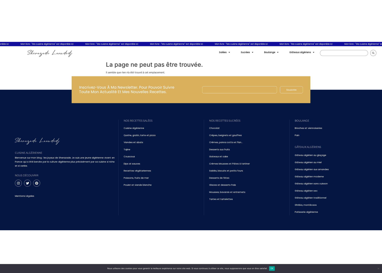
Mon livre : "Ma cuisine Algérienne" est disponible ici (44, 43)
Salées (223, 52)
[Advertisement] (191, 21)
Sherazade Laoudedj (49, 53)
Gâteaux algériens (300, 52)
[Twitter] (27, 183)
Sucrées (245, 52)
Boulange (269, 52)
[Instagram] (18, 183)
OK (272, 268)
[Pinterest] (36, 183)
